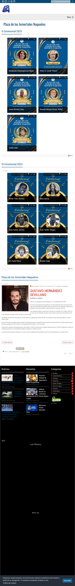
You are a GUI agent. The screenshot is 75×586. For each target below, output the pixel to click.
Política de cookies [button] (9, 583)
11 (72, 378)
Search (72, 1)
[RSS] (52, 373)
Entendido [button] (67, 580)
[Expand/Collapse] (59, 373)
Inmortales (65, 286)
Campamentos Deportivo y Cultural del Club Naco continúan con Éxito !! (11, 414)
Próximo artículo (67, 342)
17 (72, 388)
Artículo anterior (8, 342)
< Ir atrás (5, 171)
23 (72, 393)
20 (72, 375)
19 (72, 383)
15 (72, 386)
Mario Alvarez (35, 286)
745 (72, 381)
